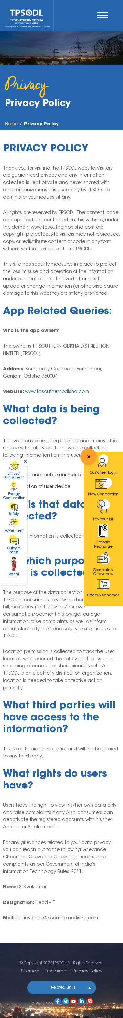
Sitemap (30, 971)
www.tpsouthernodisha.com (57, 392)
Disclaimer (56, 971)
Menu (104, 15)
